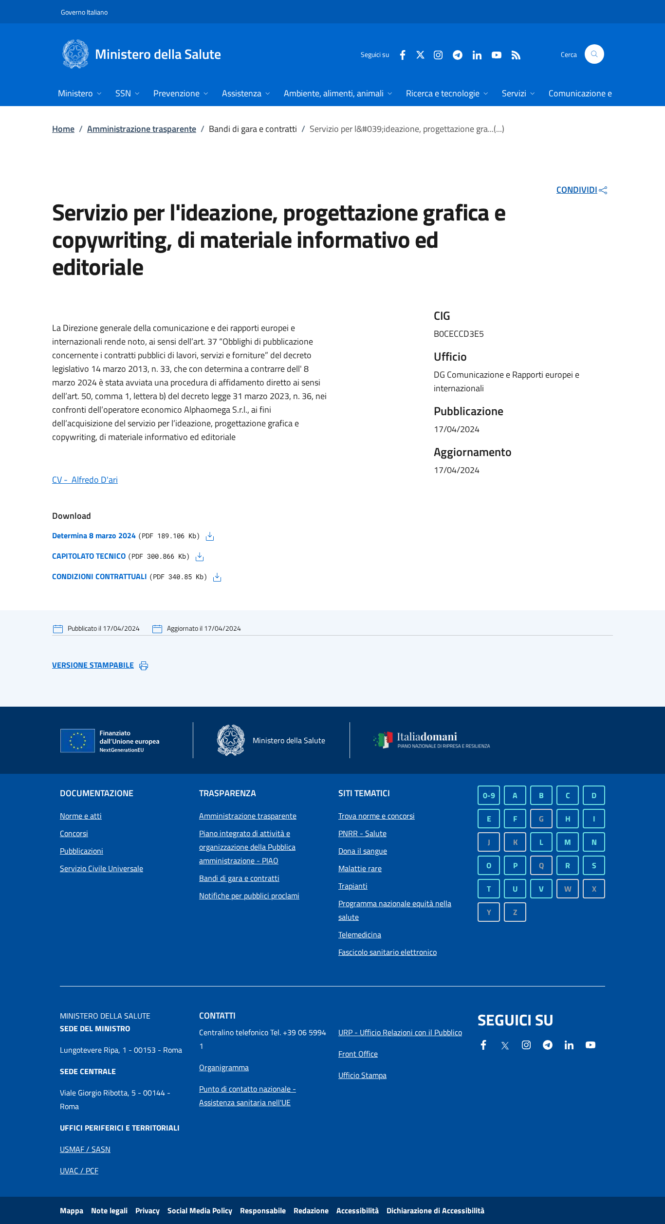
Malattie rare (360, 868)
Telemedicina (359, 934)
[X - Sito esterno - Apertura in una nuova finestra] (420, 53)
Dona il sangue (362, 851)
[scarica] (210, 535)
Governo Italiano (84, 12)
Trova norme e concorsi (376, 816)
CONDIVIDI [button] (576, 189)
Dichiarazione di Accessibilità (435, 1210)
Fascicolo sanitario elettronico (387, 952)
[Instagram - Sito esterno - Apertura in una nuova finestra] (434, 53)
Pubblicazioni (81, 851)
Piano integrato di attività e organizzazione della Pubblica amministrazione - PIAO (247, 846)
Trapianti (353, 886)
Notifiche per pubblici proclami (249, 895)
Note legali (109, 1210)
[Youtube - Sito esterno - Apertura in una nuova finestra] (492, 53)
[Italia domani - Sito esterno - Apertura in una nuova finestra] (437, 740)
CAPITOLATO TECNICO (89, 556)
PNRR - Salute (362, 833)
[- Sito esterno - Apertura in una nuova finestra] (590, 1044)
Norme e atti (81, 816)
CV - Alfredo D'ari (85, 479)
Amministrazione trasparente (141, 128)
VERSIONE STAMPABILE (93, 665)
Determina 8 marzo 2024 (94, 535)
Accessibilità (357, 1210)
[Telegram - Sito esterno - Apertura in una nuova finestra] (548, 1044)
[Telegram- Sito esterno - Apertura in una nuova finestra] (453, 53)
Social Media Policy (199, 1210)
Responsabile (263, 1210)
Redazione (311, 1210)
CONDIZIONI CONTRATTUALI (99, 576)
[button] (594, 54)
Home (63, 128)
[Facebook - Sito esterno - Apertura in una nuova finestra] (398, 53)
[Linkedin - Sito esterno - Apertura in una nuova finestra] (473, 53)
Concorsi (74, 833)
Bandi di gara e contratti (239, 878)
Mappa (71, 1210)
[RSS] (512, 53)
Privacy (147, 1210)
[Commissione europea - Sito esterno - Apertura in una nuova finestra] (110, 741)
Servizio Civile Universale (101, 868)
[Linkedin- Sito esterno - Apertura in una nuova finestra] (569, 1044)
